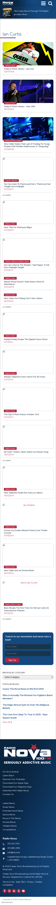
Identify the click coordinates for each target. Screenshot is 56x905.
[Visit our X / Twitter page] (19, 891)
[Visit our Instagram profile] (9, 891)
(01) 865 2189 (13, 848)
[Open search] (50, 3)
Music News (8, 807)
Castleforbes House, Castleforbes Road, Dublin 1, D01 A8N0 (30, 858)
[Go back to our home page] (27, 754)
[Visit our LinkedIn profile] (14, 891)
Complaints (8, 885)
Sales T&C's (21, 882)
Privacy (30, 882)
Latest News (9, 803)
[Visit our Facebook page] (5, 891)
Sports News (9, 814)
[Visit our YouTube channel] (23, 891)
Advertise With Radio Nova (16, 790)
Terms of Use (8, 882)
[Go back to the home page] (8, 3)
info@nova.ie (13, 852)
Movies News (9, 822)
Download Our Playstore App (17, 787)
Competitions (9, 829)
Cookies (38, 882)
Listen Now (20, 14)
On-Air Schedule (11, 771)
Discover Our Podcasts (14, 779)
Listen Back (8, 775)
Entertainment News (13, 811)
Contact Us (8, 794)
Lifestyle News (10, 826)
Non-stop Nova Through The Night (31, 11)
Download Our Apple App (15, 783)
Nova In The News (11, 818)
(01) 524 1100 (13, 843)
